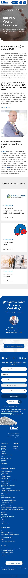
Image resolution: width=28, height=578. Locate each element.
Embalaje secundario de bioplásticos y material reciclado (12, 510)
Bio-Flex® (4, 151)
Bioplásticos (4, 443)
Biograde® (3, 448)
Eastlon (3, 451)
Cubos (2, 487)
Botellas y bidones (5, 481)
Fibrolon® (3, 453)
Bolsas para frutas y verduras (8, 497)
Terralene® (3, 462)
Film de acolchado (5, 492)
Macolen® (15, 446)
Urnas (2, 521)
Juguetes (3, 512)
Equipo (3, 531)
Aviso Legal (24, 568)
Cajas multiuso (4, 523)
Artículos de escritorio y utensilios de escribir (12, 507)
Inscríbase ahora (5, 107)
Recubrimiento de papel (7, 499)
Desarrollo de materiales (7, 552)
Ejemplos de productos (8, 468)
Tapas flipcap (4, 483)
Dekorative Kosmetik (6, 476)
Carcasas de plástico (6, 488)
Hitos (2, 536)
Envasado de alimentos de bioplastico (10, 490)
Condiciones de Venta (16, 568)
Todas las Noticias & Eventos (8, 541)
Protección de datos (6, 568)
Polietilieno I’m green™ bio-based (6, 459)
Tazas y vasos (4, 473)
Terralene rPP (16, 450)
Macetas (3, 504)
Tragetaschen (4, 518)
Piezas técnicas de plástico (7, 516)
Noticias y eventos (13, 9)
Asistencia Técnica (5, 554)
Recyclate (15, 448)
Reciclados (16, 443)
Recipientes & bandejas (6, 506)
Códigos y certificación (6, 537)
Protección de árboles (6, 471)
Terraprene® (4, 463)
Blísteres (3, 475)
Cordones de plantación (7, 502)
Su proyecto (4, 545)
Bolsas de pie (4, 514)
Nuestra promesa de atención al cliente (10, 549)
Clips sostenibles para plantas (8, 500)
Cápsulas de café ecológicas (8, 485)
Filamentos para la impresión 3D (9, 480)
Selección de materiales (7, 550)
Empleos (3, 539)
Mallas (2, 495)
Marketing (3, 555)
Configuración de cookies (7, 569)
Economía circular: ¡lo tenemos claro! (10, 534)
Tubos (2, 519)
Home (4, 9)
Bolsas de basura (5, 494)
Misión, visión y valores (6, 532)
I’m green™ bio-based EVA (6, 456)
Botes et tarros (4, 478)
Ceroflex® (3, 450)
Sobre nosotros (5, 527)
